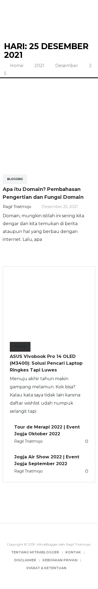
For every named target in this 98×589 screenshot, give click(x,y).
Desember (66, 65)
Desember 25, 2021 (60, 206)
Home (16, 65)
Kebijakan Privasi (60, 560)
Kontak (73, 552)
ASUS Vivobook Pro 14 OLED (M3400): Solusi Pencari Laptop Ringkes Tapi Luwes (46, 363)
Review (20, 346)
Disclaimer (25, 560)
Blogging (15, 179)
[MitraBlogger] (49, 20)
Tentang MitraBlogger (35, 552)
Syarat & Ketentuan (46, 568)
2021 (39, 65)
